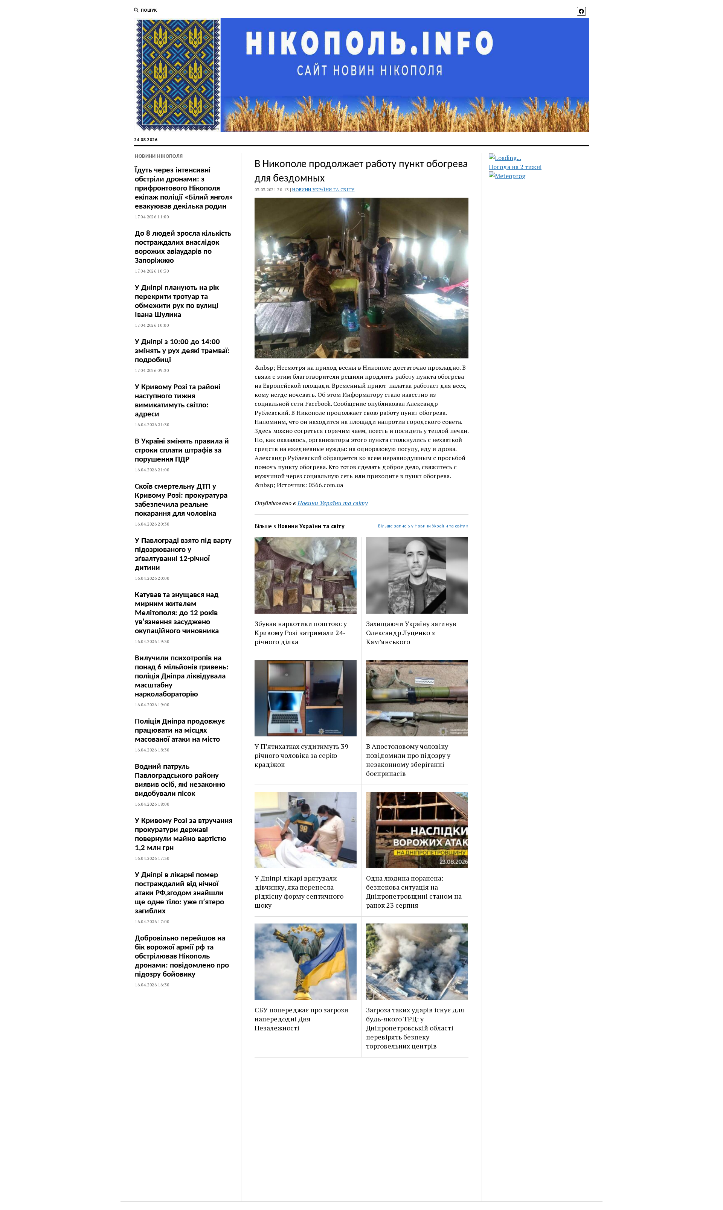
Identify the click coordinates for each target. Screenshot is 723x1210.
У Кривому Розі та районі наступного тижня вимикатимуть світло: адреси (177, 400)
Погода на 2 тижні (515, 167)
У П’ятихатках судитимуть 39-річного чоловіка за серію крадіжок (303, 755)
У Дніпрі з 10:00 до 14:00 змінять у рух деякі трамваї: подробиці (182, 351)
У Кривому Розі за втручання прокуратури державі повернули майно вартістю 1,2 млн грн (183, 834)
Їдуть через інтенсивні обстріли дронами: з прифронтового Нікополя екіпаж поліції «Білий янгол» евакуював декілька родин (184, 188)
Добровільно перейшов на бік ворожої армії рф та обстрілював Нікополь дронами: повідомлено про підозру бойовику (182, 956)
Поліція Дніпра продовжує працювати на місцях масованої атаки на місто (180, 731)
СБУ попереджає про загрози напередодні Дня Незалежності (301, 1018)
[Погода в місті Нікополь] (545, 157)
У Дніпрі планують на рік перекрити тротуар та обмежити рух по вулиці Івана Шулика (177, 301)
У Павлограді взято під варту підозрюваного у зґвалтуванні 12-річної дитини (183, 554)
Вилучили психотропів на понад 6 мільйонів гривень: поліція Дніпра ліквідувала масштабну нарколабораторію (182, 676)
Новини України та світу (323, 189)
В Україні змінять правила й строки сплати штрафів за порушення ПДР (182, 450)
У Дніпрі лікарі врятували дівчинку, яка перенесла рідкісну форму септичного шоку (299, 891)
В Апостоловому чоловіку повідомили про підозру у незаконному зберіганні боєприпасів (408, 760)
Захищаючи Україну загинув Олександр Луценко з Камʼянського (411, 632)
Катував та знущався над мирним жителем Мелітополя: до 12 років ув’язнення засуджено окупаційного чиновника (177, 613)
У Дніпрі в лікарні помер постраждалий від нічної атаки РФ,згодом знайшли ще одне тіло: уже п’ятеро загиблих (179, 893)
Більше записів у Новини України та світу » (423, 526)
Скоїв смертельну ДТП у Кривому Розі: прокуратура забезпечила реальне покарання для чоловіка (181, 500)
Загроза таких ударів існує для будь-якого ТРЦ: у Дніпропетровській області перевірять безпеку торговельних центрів (415, 1027)
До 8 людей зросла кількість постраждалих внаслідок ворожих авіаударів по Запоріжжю (183, 247)
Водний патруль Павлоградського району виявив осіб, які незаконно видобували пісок (180, 780)
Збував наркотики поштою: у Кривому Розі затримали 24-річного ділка (301, 632)
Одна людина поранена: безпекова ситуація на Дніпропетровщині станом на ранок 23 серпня (414, 891)
